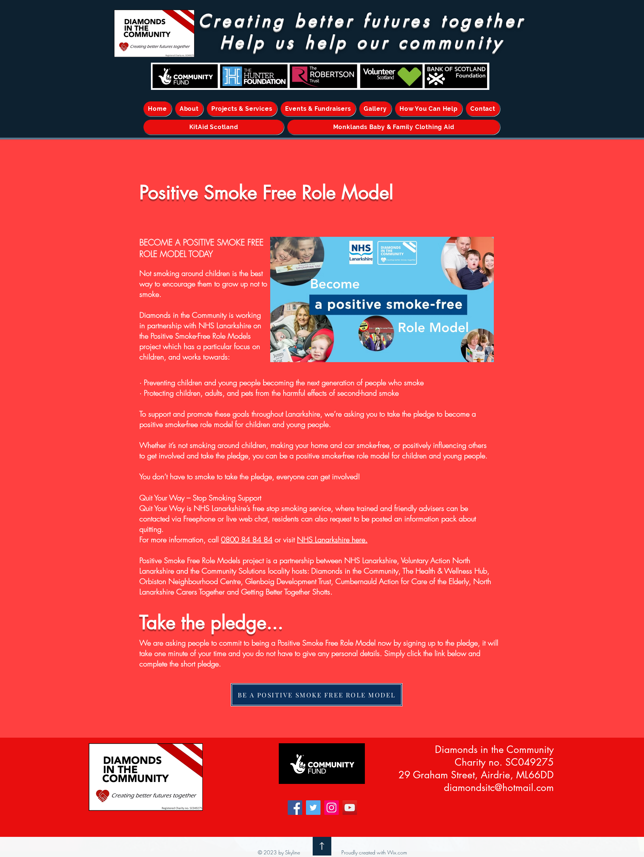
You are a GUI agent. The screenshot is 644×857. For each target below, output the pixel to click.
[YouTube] (349, 807)
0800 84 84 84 (246, 539)
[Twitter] (313, 807)
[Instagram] (331, 807)
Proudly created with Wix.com (374, 852)
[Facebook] (295, 807)
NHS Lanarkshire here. (332, 539)
